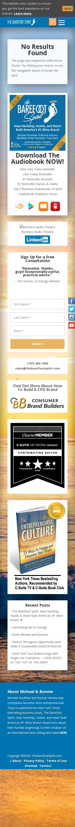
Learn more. (23, 13)
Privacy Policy (34, 761)
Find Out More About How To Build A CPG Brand (37, 387)
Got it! (67, 8)
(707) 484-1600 (37, 363)
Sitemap (31, 766)
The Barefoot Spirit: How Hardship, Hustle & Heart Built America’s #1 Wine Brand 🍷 (36, 615)
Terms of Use (56, 761)
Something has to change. (30, 627)
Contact (46, 766)
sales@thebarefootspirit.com (37, 368)
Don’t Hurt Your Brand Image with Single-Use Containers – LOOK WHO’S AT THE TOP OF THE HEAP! (35, 658)
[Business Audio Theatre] (37, 227)
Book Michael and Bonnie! (30, 635)
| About (14, 761)
